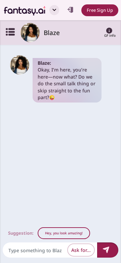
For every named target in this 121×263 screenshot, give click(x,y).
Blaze (52, 32)
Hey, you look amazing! (64, 233)
